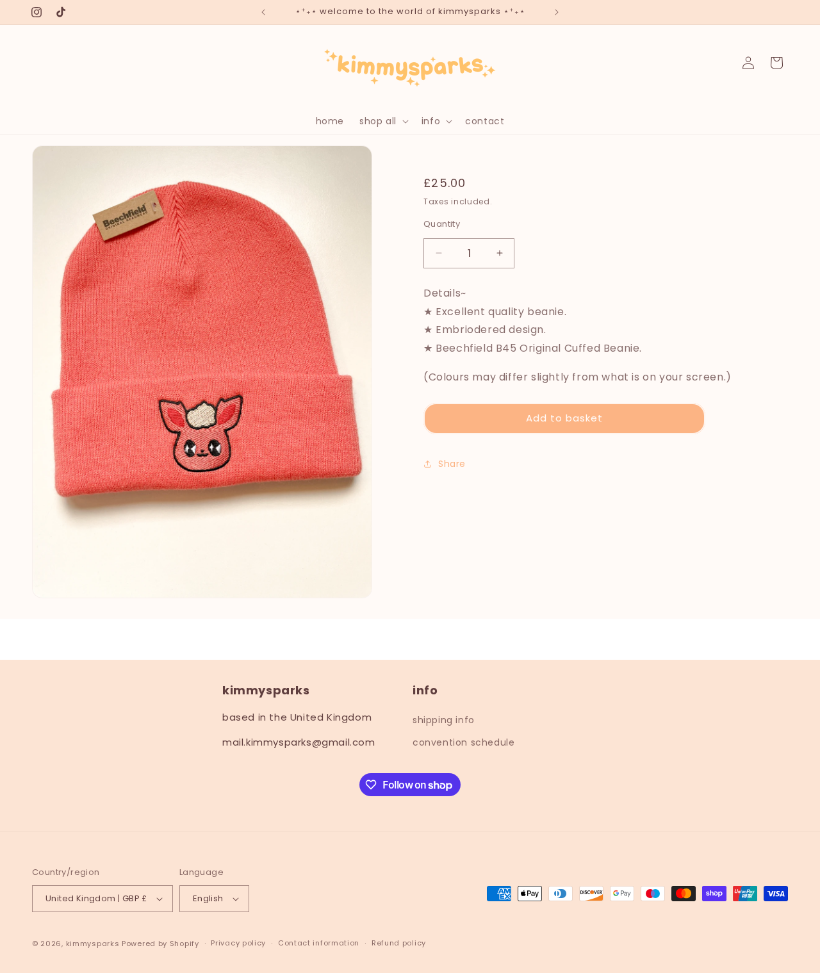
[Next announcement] (557, 12)
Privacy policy (238, 943)
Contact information (318, 943)
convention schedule (463, 742)
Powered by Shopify (160, 943)
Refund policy (399, 943)
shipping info (444, 720)
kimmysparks (93, 943)
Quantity (441, 224)
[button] (383, 121)
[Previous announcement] (263, 12)
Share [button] (452, 463)
